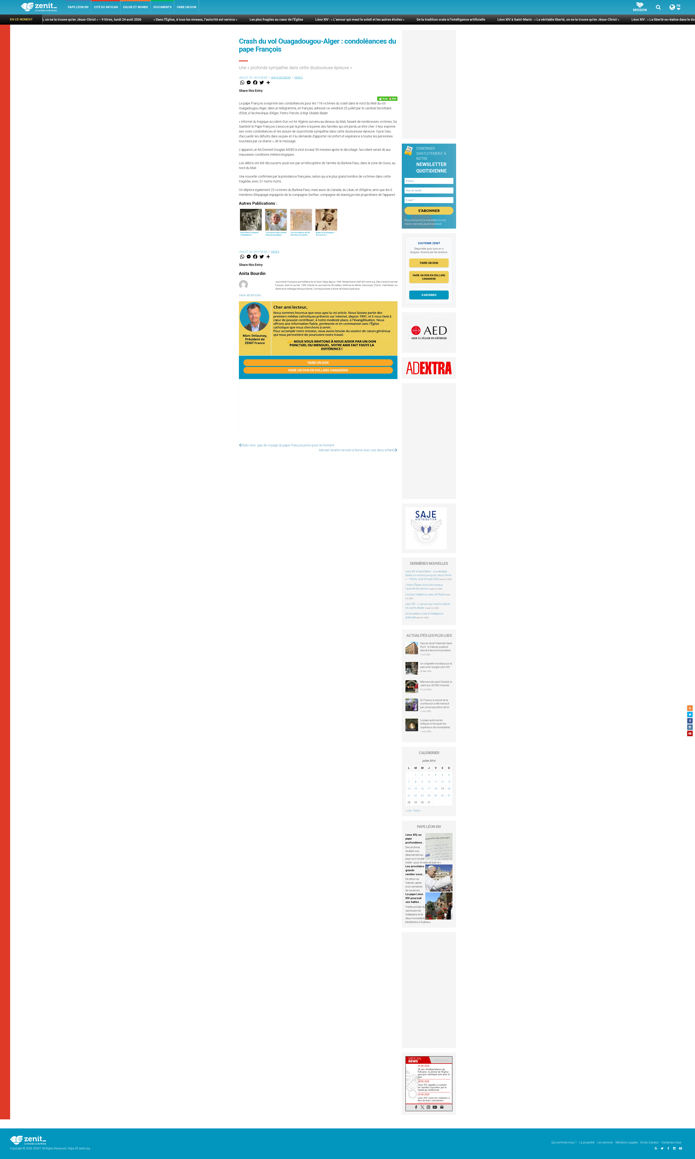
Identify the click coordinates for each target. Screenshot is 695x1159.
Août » (416, 810)
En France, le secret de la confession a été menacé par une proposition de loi (434, 704)
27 (449, 795)
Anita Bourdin (281, 77)
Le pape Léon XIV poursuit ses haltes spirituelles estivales (414, 902)
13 (449, 781)
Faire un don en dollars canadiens (318, 370)
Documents (162, 7)
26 (442, 795)
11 (435, 781)
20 (449, 788)
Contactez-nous (671, 1142)
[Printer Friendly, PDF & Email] (387, 98)
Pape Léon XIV (78, 7)
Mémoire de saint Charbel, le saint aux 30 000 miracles (436, 683)
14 (408, 788)
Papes (298, 77)
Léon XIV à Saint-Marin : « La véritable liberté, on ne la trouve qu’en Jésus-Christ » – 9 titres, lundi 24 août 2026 (428, 575)
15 (415, 788)
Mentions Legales (627, 1142)
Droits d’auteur (649, 1142)
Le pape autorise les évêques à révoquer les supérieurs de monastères (435, 724)
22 (415, 795)
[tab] (417, 1060)
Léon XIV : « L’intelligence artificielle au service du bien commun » (587, 19)
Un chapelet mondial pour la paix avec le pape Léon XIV (436, 665)
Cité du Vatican (106, 7)
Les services (605, 1142)
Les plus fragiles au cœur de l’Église (58, 19)
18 (435, 788)
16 (422, 788)
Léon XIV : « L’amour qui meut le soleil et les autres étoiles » (142, 19)
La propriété (587, 1142)
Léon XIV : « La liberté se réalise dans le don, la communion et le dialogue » (469, 19)
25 (435, 795)
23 (422, 795)
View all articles (250, 295)
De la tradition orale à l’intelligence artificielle (233, 19)
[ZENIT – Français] (43, 7)
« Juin (408, 810)
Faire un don (186, 7)
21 (408, 795)
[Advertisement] (318, 410)
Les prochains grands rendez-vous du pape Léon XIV (414, 874)
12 (442, 781)
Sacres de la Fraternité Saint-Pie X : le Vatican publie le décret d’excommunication (436, 647)
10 (428, 781)
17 (428, 788)
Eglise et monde (135, 7)
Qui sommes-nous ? (564, 1142)
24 (428, 795)
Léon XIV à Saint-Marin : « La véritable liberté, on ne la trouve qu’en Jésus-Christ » (340, 19)
